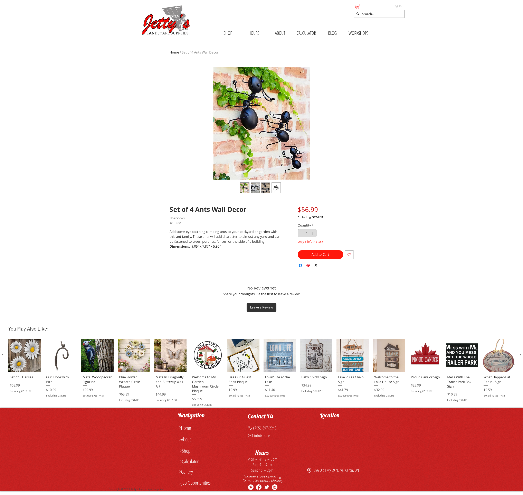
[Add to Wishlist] (349, 254)
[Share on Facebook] (300, 265)
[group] (261, 373)
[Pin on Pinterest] (308, 265)
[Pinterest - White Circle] (251, 487)
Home (174, 52)
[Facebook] (259, 487)
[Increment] (313, 233)
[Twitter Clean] (266, 487)
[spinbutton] (307, 233)
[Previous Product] (2, 355)
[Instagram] (274, 487)
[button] (357, 6)
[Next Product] (520, 355)
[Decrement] (301, 233)
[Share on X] (315, 265)
